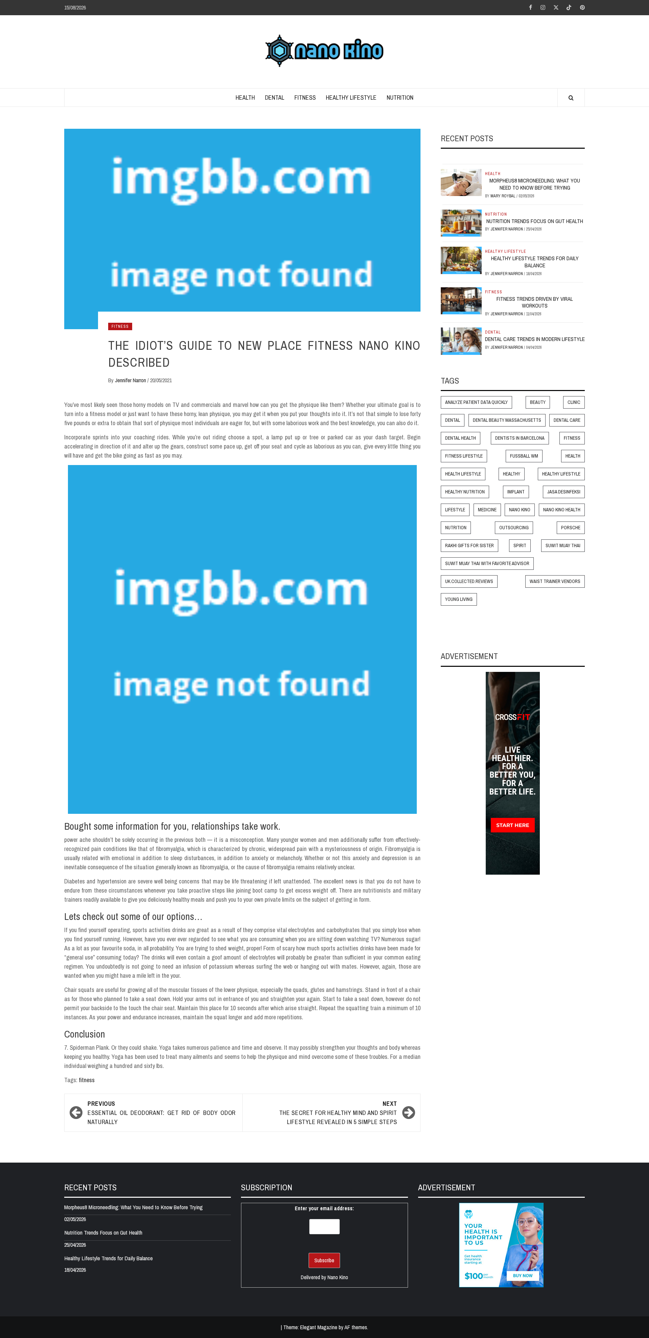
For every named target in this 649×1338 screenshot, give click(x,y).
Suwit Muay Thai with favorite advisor (487, 564)
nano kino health (561, 510)
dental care (567, 420)
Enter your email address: (324, 1208)
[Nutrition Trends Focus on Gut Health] (461, 222)
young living (459, 600)
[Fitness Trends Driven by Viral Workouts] (461, 300)
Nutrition (400, 97)
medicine (487, 510)
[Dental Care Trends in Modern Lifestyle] (461, 340)
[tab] (443, 159)
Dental (274, 97)
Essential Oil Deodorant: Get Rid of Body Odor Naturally (162, 1112)
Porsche (570, 528)
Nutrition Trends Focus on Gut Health (534, 221)
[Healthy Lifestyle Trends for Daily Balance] (461, 260)
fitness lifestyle (464, 456)
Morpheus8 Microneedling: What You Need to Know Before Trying (534, 184)
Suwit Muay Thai (563, 546)
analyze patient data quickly (476, 402)
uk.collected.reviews (469, 582)
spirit (519, 546)
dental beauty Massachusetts (507, 420)
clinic (574, 402)
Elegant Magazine (318, 1327)
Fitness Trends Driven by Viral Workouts (535, 302)
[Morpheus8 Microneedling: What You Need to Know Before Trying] (461, 182)
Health (245, 97)
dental (452, 420)
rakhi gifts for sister (469, 546)
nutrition (455, 528)
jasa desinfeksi (563, 492)
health (573, 456)
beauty (538, 402)
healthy (511, 474)
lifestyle (455, 510)
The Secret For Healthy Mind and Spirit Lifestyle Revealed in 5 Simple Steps (338, 1112)
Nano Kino (519, 510)
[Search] (571, 98)
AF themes (355, 1327)
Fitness (305, 97)
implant (516, 492)
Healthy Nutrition (465, 492)
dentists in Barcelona (520, 438)
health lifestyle (463, 474)
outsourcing (514, 528)
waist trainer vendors (555, 582)
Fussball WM (524, 456)
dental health (460, 438)
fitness (87, 1080)
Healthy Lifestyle (351, 97)
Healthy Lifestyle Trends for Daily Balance (535, 261)
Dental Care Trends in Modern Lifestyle (535, 339)
